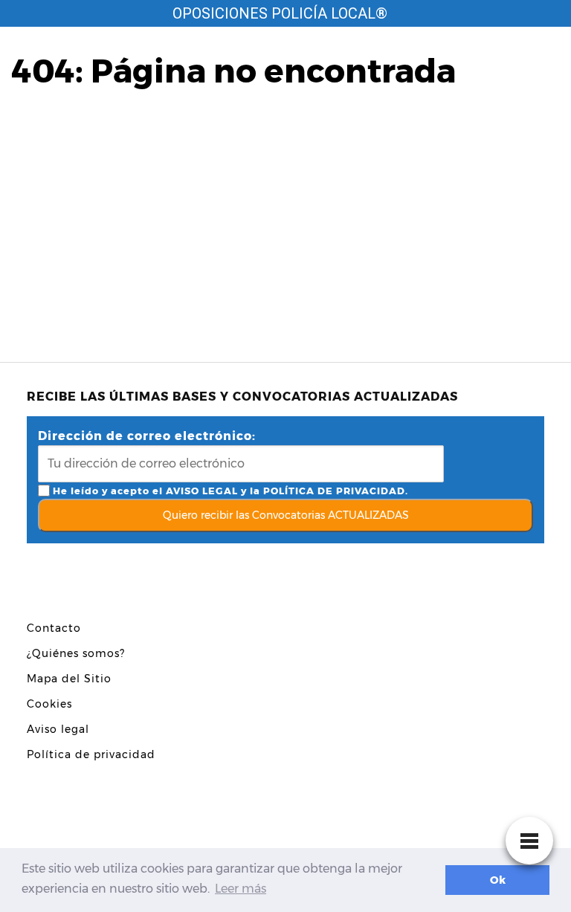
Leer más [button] (240, 889)
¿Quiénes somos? (76, 653)
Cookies (49, 704)
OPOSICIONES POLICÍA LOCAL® (279, 13)
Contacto (54, 628)
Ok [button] (498, 880)
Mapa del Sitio (69, 678)
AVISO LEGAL (202, 491)
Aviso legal (58, 729)
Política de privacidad (91, 754)
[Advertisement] (285, 215)
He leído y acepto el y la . (229, 491)
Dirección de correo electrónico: (147, 436)
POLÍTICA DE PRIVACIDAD (334, 491)
